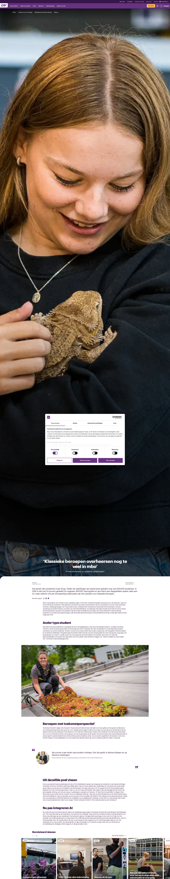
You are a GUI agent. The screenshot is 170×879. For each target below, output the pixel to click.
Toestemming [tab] (55, 423)
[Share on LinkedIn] (46, 598)
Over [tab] (114, 423)
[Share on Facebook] (44, 598)
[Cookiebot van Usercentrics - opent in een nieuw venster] (115, 417)
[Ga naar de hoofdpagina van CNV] (4, 5)
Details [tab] (75, 423)
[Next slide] (36, 836)
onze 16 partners (56, 431)
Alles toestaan (110, 460)
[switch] (75, 453)
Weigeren (60, 460)
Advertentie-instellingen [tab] (94, 423)
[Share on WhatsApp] (48, 598)
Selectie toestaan (85, 460)
